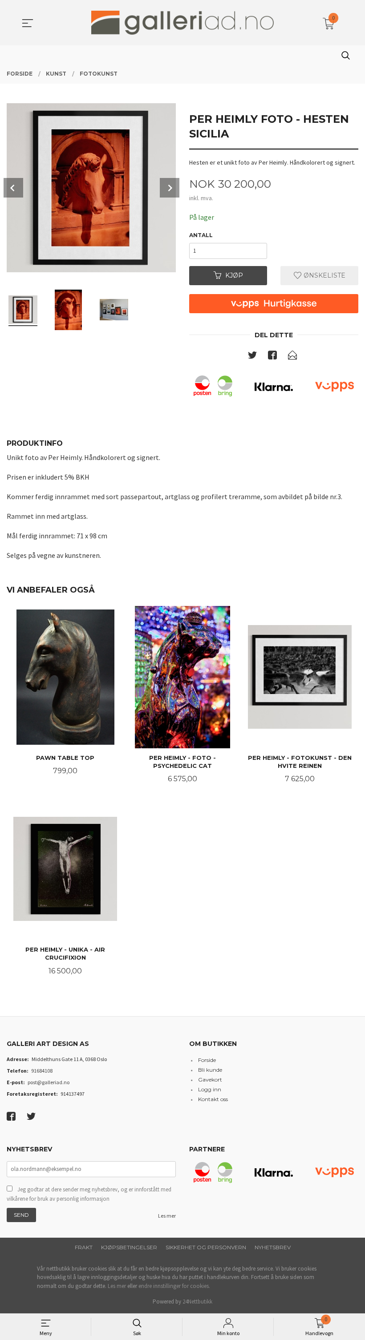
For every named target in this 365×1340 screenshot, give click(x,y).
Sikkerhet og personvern (206, 1247)
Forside (207, 1060)
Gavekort (210, 1079)
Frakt (84, 1247)
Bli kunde (210, 1069)
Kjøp (234, 275)
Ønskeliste (323, 275)
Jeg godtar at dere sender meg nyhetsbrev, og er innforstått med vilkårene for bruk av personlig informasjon (89, 1194)
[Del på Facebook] (272, 357)
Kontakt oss (213, 1099)
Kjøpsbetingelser (129, 1247)
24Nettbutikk (197, 1301)
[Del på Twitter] (252, 357)
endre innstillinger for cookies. (174, 1286)
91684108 (42, 1070)
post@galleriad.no (48, 1082)
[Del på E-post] (292, 357)
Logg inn (209, 1089)
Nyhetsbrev (273, 1247)
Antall (201, 235)
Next (169, 188)
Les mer (167, 1215)
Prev (13, 188)
